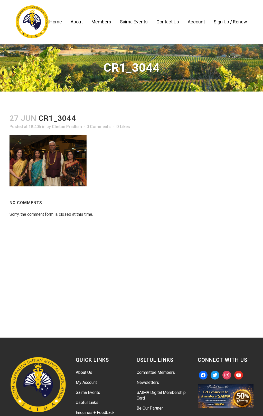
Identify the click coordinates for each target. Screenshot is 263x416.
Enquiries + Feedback (95, 412)
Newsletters (148, 382)
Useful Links (87, 402)
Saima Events (88, 392)
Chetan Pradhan (67, 126)
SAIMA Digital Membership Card (161, 395)
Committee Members (156, 372)
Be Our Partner (150, 408)
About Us (84, 372)
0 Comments (99, 126)
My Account (86, 382)
